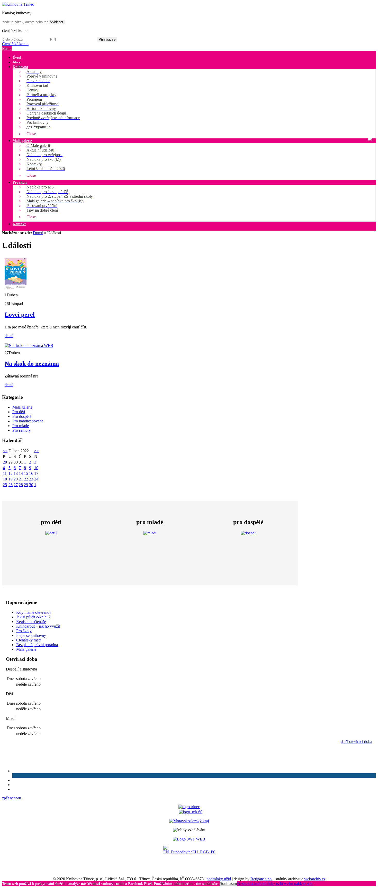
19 (10, 479)
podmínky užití (218, 879)
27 (16, 485)
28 (5, 462)
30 (31, 485)
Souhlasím (228, 883)
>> (36, 451)
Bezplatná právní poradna (37, 645)
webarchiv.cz (315, 879)
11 (5, 473)
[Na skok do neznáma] (29, 345)
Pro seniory (21, 430)
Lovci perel (20, 314)
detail (9, 336)
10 (36, 468)
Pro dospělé (21, 416)
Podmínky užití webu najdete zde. (285, 883)
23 (31, 479)
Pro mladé (20, 425)
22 (26, 479)
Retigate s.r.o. (261, 879)
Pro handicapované (27, 421)
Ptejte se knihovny (31, 635)
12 (10, 473)
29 (26, 485)
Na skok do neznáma (32, 363)
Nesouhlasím (247, 883)
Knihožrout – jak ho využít (38, 626)
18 (5, 479)
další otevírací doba (356, 741)
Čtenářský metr (28, 640)
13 (16, 473)
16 (31, 473)
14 (21, 473)
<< (5, 451)
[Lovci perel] (15, 288)
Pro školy (24, 631)
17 (36, 473)
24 (36, 479)
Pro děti (18, 412)
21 (21, 479)
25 (5, 485)
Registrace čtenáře (31, 621)
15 (26, 473)
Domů (38, 233)
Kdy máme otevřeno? (33, 612)
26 (10, 485)
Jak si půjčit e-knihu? (33, 617)
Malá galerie (22, 407)
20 (16, 479)
